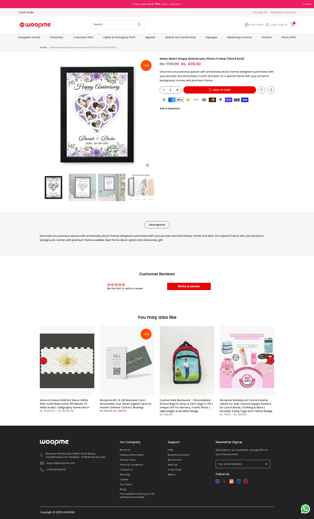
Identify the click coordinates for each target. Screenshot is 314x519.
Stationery (56, 37)
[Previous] (43, 361)
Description (157, 224)
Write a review (189, 286)
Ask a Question (170, 108)
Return (171, 474)
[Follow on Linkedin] (239, 481)
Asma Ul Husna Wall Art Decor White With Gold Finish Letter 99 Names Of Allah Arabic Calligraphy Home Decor (64, 404)
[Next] (270, 361)
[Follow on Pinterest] (246, 481)
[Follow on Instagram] (231, 481)
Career (124, 479)
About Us (125, 449)
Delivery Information (132, 455)
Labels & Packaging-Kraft (119, 37)
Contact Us (126, 469)
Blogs (123, 489)
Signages (211, 37)
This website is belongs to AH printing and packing (137, 495)
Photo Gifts (289, 37)
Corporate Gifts (83, 37)
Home (43, 47)
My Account (174, 459)
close (7, 4)
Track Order (26, 12)
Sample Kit (260, 12)
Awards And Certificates (180, 37)
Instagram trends (29, 37)
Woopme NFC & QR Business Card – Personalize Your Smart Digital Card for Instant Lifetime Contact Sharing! (126, 404)
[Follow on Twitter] (224, 481)
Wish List (172, 464)
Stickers (267, 37)
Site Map (125, 474)
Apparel (150, 37)
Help (170, 449)
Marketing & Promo (239, 37)
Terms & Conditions (131, 464)
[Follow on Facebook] (217, 481)
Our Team (126, 484)
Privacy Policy (128, 459)
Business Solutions (283, 12)
